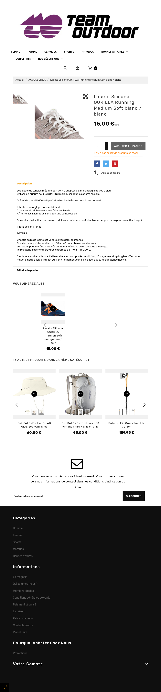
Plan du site (20, 632)
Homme (32, 51)
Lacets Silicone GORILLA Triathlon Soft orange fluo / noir (53, 335)
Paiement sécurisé (24, 604)
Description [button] (24, 183)
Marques (87, 51)
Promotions (20, 653)
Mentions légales (23, 590)
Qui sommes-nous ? (25, 583)
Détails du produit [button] (28, 270)
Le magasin (20, 576)
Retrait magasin (23, 618)
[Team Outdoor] (80, 25)
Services (50, 51)
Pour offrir (22, 58)
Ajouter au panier (128, 146)
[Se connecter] (78, 68)
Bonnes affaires (113, 51)
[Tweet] (106, 163)
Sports (69, 51)
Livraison (18, 611)
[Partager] (97, 163)
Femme (16, 51)
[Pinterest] (115, 163)
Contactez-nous (23, 625)
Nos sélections (49, 58)
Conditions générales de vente (31, 597)
